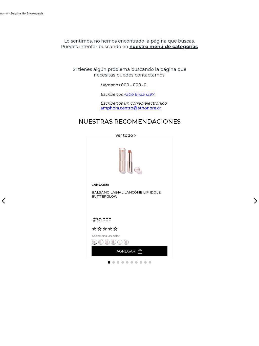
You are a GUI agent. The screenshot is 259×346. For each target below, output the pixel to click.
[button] (95, 242)
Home (4, 13)
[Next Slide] (254, 201)
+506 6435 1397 (139, 94)
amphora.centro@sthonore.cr (130, 108)
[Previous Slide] (4, 201)
